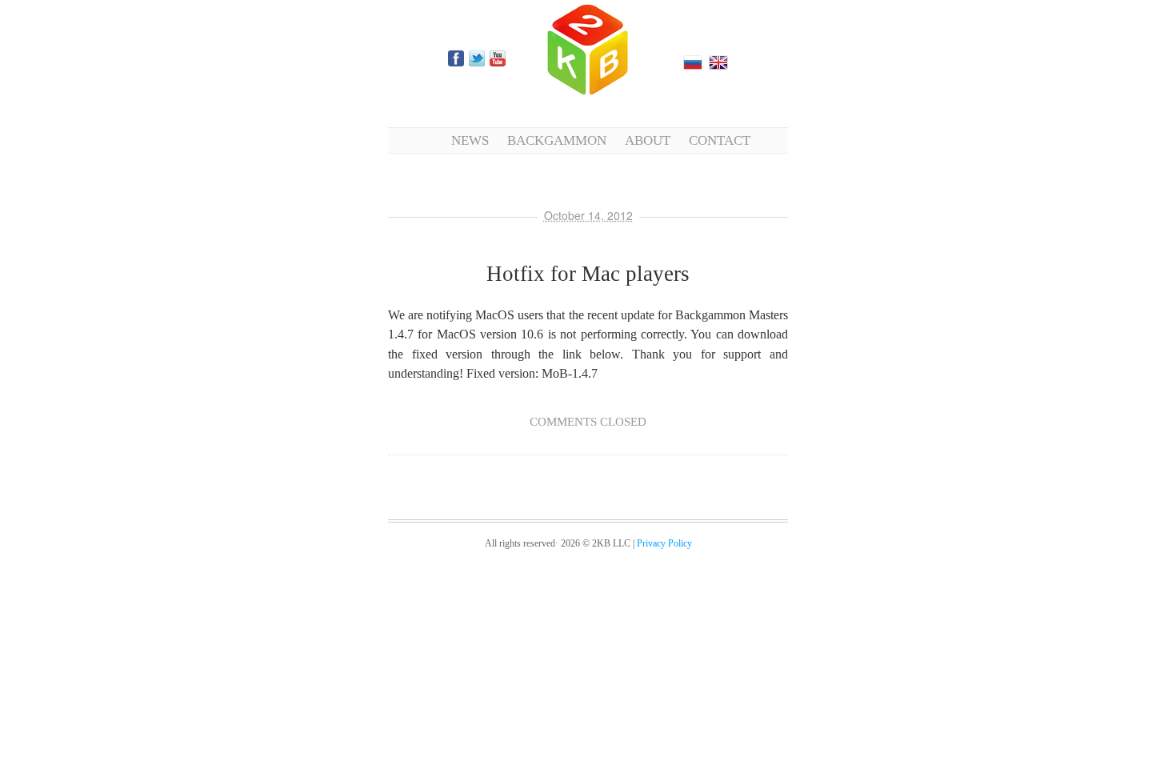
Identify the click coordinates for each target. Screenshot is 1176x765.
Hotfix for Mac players (588, 274)
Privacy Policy (664, 544)
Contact (719, 140)
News (470, 140)
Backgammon (556, 140)
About (647, 140)
